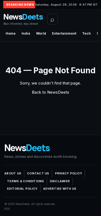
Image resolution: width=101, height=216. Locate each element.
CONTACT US (38, 173)
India (26, 33)
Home (11, 33)
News (23, 19)
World (41, 33)
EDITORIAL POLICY (22, 189)
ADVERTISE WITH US (59, 189)
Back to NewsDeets (50, 92)
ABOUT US (12, 173)
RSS (7, 208)
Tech (86, 33)
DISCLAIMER (60, 181)
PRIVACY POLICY (68, 173)
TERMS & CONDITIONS (25, 181)
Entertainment (64, 33)
